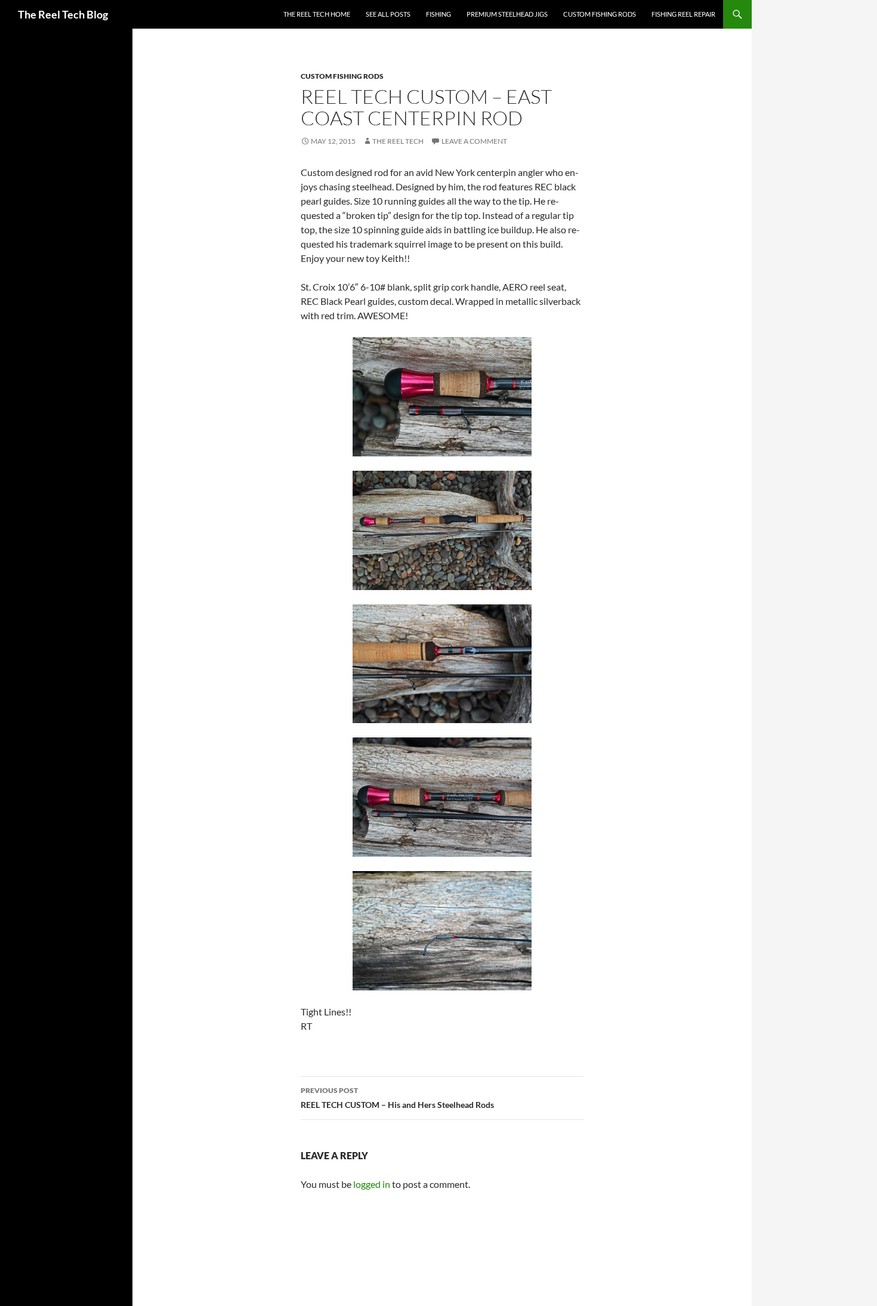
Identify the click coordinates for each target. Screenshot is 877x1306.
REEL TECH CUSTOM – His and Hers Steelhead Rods (397, 1098)
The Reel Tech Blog (63, 14)
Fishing (438, 14)
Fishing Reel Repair (683, 14)
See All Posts (388, 14)
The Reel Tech (398, 141)
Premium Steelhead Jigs (507, 14)
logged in (371, 1184)
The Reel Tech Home (316, 14)
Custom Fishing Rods (599, 14)
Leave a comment (474, 141)
